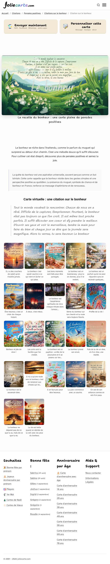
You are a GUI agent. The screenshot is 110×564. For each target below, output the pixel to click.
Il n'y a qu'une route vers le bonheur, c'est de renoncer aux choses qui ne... (34, 380)
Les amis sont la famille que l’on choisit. (34, 352)
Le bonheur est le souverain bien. (13, 391)
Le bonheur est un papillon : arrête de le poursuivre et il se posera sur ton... (55, 353)
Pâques (10, 489)
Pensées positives (32, 13)
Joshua (34, 489)
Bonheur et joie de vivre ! (13, 350)
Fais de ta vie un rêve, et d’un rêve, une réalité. (96, 352)
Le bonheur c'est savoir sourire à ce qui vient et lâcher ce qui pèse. (34, 275)
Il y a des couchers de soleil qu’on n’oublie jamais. (14, 274)
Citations (16, 13)
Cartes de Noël (14, 499)
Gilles (33, 483)
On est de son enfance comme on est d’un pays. (96, 392)
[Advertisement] (55, 46)
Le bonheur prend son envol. (75, 350)
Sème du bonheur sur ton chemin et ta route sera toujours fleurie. (75, 314)
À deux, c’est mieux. (34, 311)
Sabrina (34, 472)
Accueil (5, 13)
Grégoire (34, 505)
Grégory (34, 499)
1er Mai (10, 494)
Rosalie (34, 514)
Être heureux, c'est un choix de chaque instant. (14, 314)
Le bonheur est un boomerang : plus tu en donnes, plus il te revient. (75, 275)
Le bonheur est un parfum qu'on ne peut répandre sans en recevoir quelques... (96, 275)
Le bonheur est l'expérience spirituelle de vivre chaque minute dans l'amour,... (55, 304)
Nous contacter (93, 472)
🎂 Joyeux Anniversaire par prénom (11, 480)
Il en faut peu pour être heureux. (55, 391)
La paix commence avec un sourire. (76, 391)
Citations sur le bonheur (55, 13)
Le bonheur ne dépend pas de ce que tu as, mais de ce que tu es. (14, 431)
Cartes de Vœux (14, 505)
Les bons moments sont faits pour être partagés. (55, 274)
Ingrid (33, 494)
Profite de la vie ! (96, 311)
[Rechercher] (98, 5)
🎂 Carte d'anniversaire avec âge (66, 476)
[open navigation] (104, 5)
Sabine (33, 478)
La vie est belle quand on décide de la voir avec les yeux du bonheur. (34, 431)
